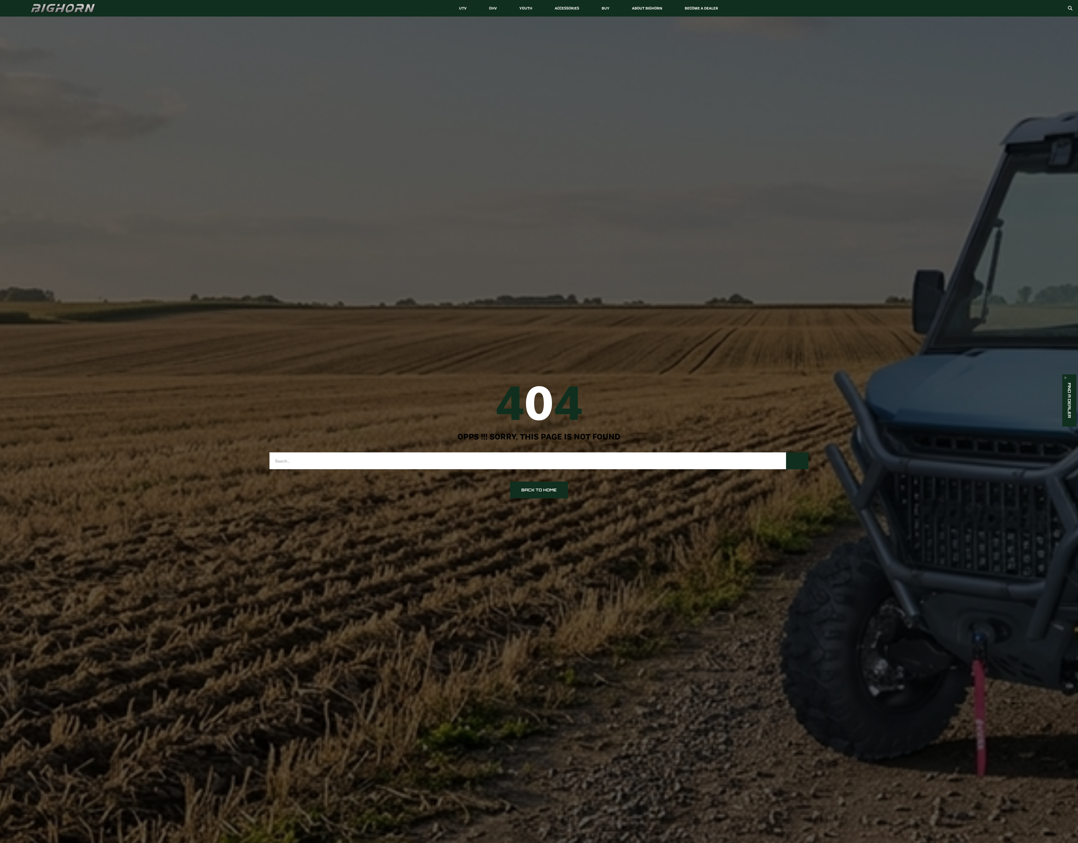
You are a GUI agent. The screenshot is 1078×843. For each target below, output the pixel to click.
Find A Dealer (1069, 400)
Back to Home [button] (539, 489)
